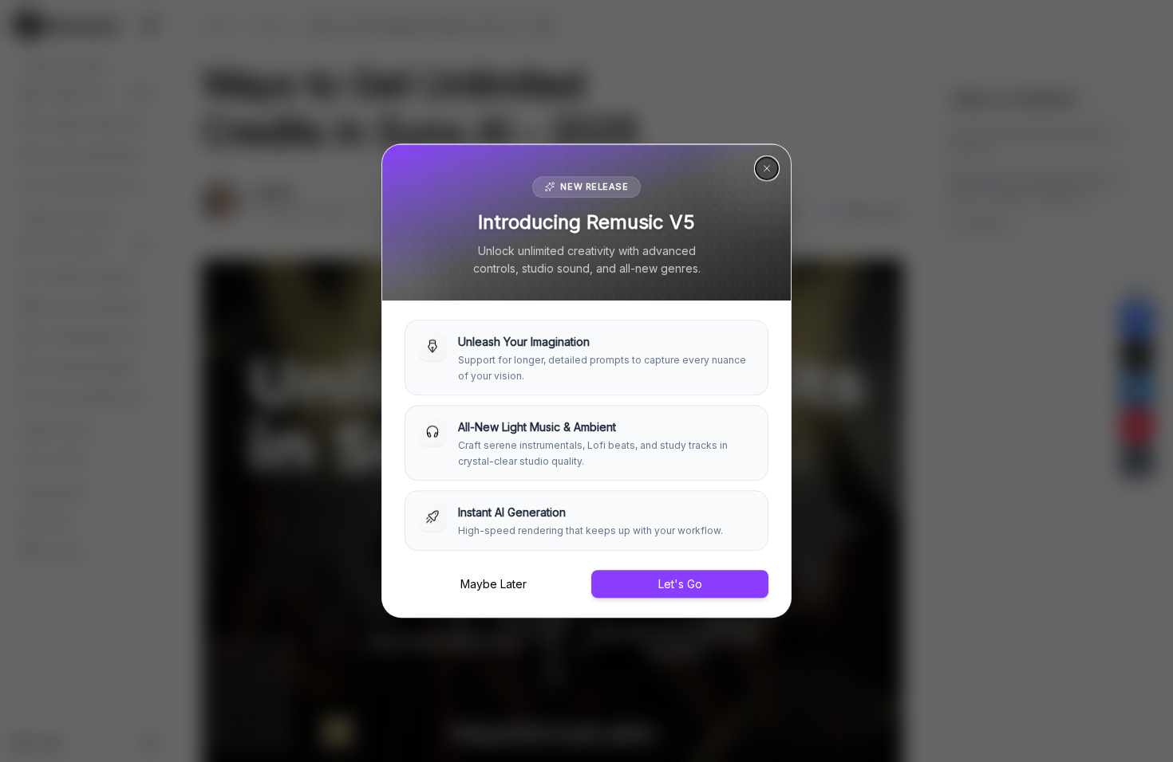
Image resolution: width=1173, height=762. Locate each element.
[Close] (767, 168)
